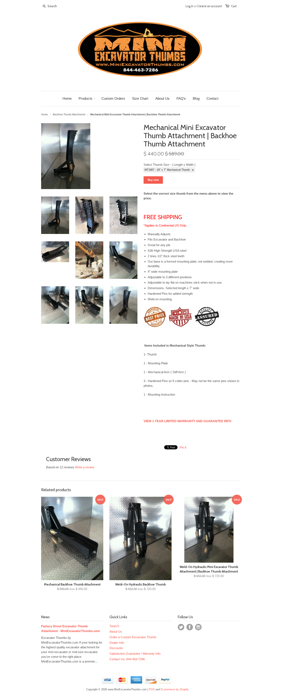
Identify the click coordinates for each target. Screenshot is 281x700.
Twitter (181, 627)
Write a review (84, 467)
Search (114, 626)
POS (152, 689)
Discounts (116, 648)
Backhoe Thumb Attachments (69, 114)
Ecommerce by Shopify (175, 689)
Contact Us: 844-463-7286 (127, 659)
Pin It (183, 447)
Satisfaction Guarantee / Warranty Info (134, 653)
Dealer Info (116, 642)
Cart (234, 6)
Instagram (198, 627)
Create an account (209, 6)
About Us (115, 631)
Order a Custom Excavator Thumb (132, 637)
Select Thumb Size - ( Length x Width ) (169, 164)
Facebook (189, 627)
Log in (189, 6)
